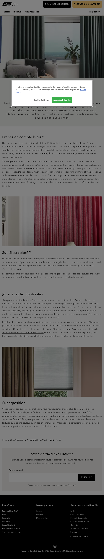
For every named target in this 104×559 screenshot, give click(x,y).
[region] (52, 93)
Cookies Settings (41, 100)
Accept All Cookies (62, 100)
